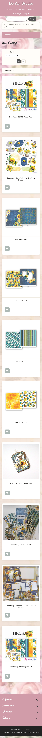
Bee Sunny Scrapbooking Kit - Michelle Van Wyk (21, 607)
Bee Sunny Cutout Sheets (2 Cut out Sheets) (21, 179)
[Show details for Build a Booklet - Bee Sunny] (21, 461)
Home (9, 10)
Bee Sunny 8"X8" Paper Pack (21, 667)
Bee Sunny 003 (21, 361)
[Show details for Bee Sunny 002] (21, 278)
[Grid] (18, 61)
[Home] (4, 25)
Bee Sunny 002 (21, 300)
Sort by (12, 52)
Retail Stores (20, 10)
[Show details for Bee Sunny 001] (21, 217)
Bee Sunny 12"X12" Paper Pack (21, 117)
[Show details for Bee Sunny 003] (21, 339)
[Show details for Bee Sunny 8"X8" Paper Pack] (21, 644)
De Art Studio (21, 3)
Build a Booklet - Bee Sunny (21, 483)
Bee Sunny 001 (21, 239)
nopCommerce (26, 729)
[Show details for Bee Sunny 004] (21, 400)
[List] (23, 61)
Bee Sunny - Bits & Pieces (21, 545)
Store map (4, 737)
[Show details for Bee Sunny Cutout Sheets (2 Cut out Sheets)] (21, 156)
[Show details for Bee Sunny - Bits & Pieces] (21, 522)
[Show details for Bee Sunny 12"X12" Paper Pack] (21, 94)
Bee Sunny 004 (21, 422)
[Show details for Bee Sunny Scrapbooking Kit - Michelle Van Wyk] (21, 583)
